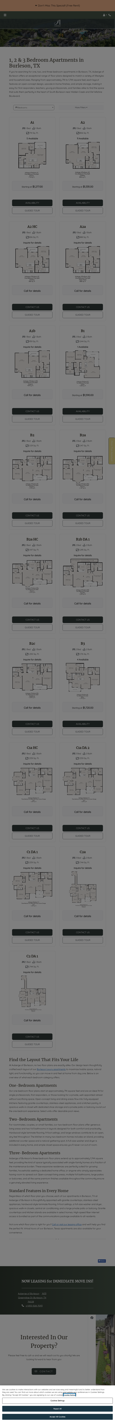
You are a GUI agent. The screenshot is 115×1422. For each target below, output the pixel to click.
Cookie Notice (69, 1395)
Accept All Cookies (57, 1417)
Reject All (57, 1409)
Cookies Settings (57, 1400)
